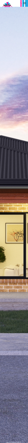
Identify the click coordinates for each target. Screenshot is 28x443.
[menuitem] (20, 3)
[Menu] (24, 3)
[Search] (20, 3)
